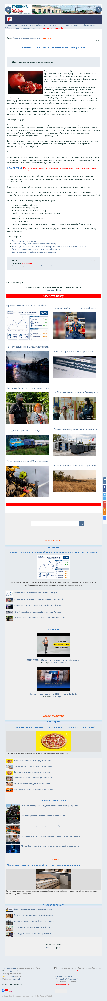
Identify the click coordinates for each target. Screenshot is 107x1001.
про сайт (17, 979)
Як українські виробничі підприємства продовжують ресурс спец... (50, 805)
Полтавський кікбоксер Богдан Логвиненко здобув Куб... (39, 599)
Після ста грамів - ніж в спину (24, 241)
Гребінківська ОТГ (89, 25)
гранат (20, 266)
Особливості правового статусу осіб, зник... (33, 927)
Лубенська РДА (12, 28)
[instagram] (10, 991)
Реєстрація (51, 290)
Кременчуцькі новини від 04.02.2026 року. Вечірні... (53, 694)
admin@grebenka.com (13, 971)
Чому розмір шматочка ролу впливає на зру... (34, 789)
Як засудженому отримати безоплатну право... (34, 921)
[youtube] (7, 991)
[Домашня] (8, 20)
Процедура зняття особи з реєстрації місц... (33, 933)
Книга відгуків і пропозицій (67, 979)
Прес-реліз (25, 28)
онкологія (48, 266)
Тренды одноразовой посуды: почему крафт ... (34, 766)
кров (31, 266)
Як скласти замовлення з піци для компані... (33, 760)
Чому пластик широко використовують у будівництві (45, 826)
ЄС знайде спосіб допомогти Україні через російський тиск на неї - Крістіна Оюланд (49, 246)
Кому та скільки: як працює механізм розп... (33, 909)
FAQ (57, 981)
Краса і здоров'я (58, 662)
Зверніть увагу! (53, 25)
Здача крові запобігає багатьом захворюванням (34, 252)
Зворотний (10, 976)
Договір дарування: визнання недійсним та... (34, 915)
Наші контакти (9, 968)
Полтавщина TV (59, 696)
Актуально (24, 25)
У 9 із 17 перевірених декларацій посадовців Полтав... (38, 612)
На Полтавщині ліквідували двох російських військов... (38, 605)
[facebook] (3, 991)
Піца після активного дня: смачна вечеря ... (33, 783)
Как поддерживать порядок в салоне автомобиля (43, 815)
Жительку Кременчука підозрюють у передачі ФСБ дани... (40, 617)
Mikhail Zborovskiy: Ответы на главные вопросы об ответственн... (50, 846)
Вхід (59, 290)
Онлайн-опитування (64, 976)
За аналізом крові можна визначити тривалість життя (36, 249)
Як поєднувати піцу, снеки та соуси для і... (32, 772)
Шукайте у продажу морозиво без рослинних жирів (35, 243)
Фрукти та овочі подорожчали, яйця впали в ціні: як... (37, 592)
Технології (35, 28)
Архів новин (12, 25)
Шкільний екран (37, 25)
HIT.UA (57, 990)
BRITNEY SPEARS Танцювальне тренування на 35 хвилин (53, 660)
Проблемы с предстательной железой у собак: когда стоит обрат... (51, 836)
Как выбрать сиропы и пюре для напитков (33, 777)
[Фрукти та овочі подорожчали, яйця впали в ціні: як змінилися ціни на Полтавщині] (53, 578)
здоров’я (39, 266)
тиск (26, 266)
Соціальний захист (70, 25)
